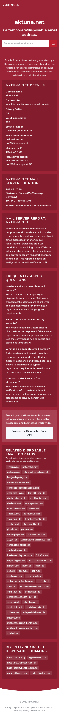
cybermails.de (15, 493)
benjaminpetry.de (17, 477)
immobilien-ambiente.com (35, 539)
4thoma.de (13, 467)
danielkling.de (36, 493)
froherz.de (13, 524)
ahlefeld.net (30, 467)
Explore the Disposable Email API (29, 433)
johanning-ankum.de (18, 545)
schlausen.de (32, 591)
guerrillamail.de (17, 673)
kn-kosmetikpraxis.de (19, 555)
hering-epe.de (15, 534)
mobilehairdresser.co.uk (21, 662)
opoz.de (23, 571)
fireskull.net (32, 513)
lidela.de (42, 555)
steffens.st (31, 602)
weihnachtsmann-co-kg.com (22, 628)
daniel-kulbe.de (16, 498)
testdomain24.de (35, 607)
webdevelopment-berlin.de (22, 623)
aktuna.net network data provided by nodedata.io (28, 205)
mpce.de (26, 565)
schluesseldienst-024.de (21, 597)
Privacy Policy (21, 710)
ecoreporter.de (34, 503)
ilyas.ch (12, 539)
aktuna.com (13, 472)
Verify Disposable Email (17, 707)
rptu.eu (11, 586)
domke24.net (14, 503)
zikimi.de (13, 633)
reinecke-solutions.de (20, 581)
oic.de (11, 571)
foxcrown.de (14, 519)
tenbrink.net (14, 607)
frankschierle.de (35, 519)
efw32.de (34, 508)
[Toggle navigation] (54, 5)
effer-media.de (16, 508)
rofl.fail (43, 581)
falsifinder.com (40, 673)
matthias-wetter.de (40, 560)
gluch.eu (12, 529)
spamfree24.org (16, 657)
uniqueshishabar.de (33, 612)
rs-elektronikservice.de (34, 586)
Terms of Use (38, 710)
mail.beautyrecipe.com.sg (22, 668)
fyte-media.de (32, 524)
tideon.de (13, 612)
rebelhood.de (33, 576)
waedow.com (13, 617)
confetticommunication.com (23, 488)
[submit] (53, 43)
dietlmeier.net (39, 498)
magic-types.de (16, 560)
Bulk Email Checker (42, 707)
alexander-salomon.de (36, 472)
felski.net (13, 513)
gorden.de (27, 529)
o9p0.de (39, 565)
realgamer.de (14, 576)
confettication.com (18, 482)
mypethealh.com (37, 657)
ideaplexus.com (36, 534)
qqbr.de (36, 571)
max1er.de (13, 565)
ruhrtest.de (14, 591)
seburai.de (13, 602)
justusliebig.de (16, 550)
